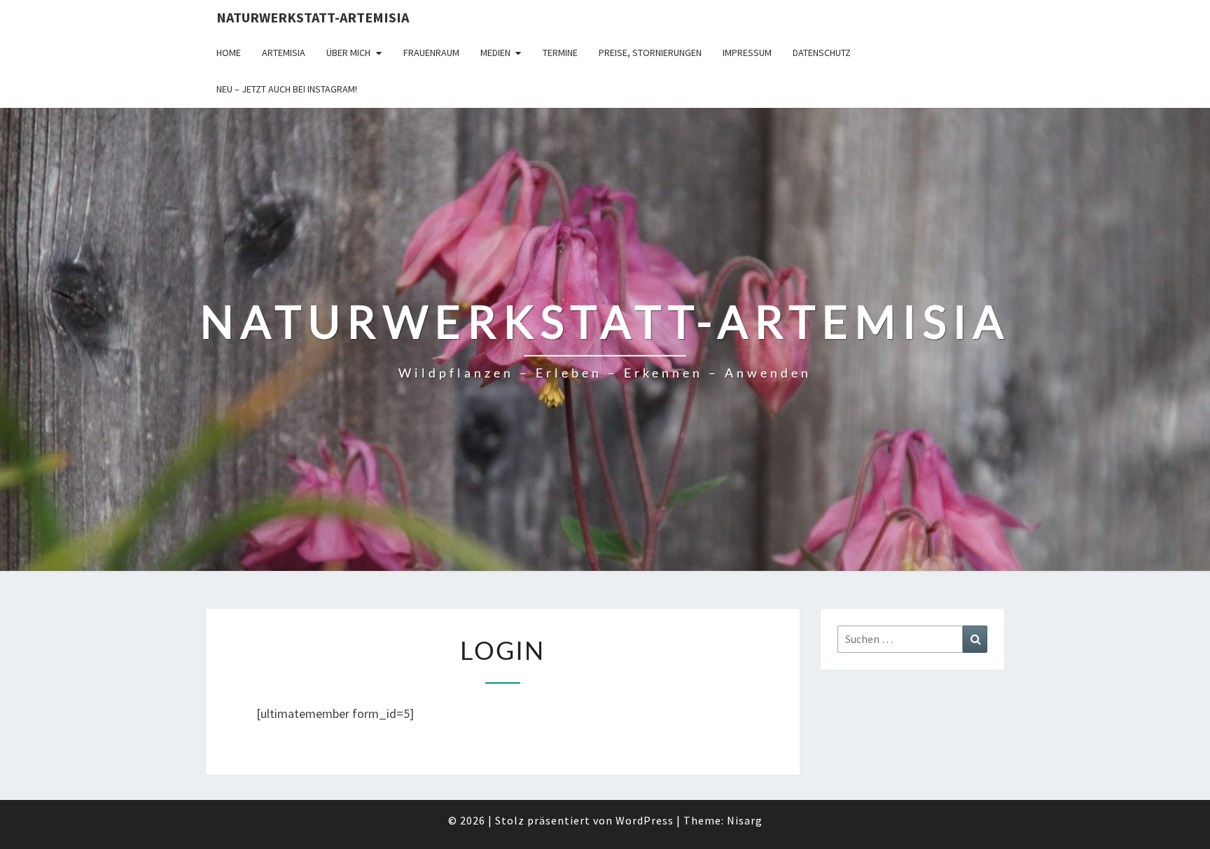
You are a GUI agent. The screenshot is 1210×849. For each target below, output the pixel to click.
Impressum (747, 52)
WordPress (645, 820)
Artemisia (283, 52)
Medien (495, 52)
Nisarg (745, 820)
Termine (560, 52)
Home (228, 52)
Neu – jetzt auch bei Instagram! (286, 89)
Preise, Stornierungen (650, 52)
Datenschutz (822, 52)
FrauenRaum (431, 52)
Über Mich (348, 52)
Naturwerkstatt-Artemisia (312, 17)
